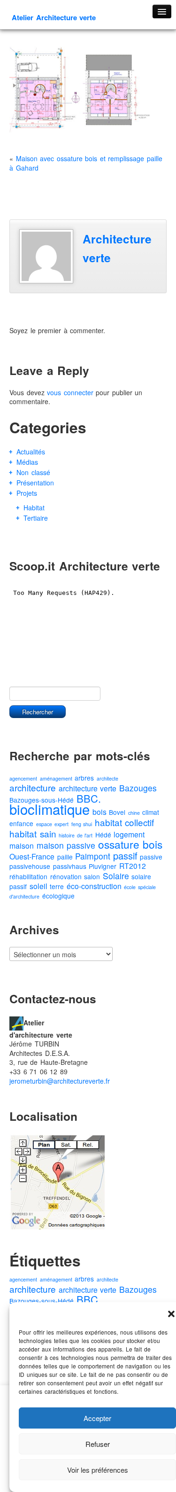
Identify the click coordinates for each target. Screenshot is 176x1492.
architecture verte (88, 788)
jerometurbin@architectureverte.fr (59, 1081)
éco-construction (94, 886)
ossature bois (130, 843)
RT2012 (132, 865)
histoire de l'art (75, 835)
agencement (23, 778)
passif (125, 855)
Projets (26, 493)
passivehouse (29, 866)
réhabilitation (28, 876)
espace (44, 824)
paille (65, 856)
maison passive (66, 845)
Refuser (97, 1444)
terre (57, 886)
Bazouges (138, 788)
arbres (84, 777)
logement (129, 834)
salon (92, 876)
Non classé (33, 472)
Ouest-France (31, 856)
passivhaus (69, 866)
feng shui (81, 824)
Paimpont (92, 856)
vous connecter (70, 392)
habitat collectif (124, 822)
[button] (171, 1314)
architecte (107, 778)
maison (21, 845)
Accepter (97, 1418)
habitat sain (32, 833)
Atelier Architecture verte (54, 17)
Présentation (35, 482)
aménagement (56, 778)
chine (134, 812)
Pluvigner (102, 866)
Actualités (30, 451)
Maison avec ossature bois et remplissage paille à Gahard (85, 163)
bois (99, 811)
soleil (38, 886)
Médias (27, 462)
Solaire (116, 876)
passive (151, 856)
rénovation (66, 876)
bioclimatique (49, 809)
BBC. (89, 798)
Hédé (103, 834)
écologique (58, 895)
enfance (21, 823)
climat (150, 812)
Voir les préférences (97, 1470)
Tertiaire (35, 518)
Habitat (34, 507)
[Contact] (16, 1022)
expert (61, 824)
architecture (32, 787)
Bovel (117, 812)
